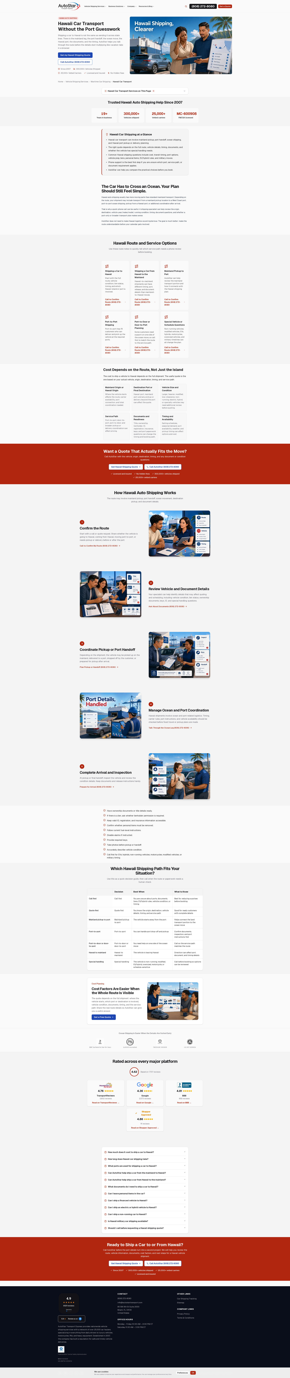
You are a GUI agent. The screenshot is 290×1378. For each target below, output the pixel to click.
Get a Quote (225, 6)
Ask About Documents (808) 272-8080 (166, 606)
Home (60, 81)
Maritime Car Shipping (100, 81)
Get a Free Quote (102, 1017)
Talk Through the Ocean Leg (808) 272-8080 (169, 728)
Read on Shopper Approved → (145, 1128)
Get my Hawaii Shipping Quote (75, 55)
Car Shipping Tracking (187, 1298)
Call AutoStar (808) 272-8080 (75, 62)
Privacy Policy (183, 1314)
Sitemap (180, 1302)
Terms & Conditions (185, 1318)
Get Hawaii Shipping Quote (124, 467)
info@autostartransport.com (129, 1302)
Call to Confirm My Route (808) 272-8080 (99, 546)
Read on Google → (145, 1102)
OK (193, 1373)
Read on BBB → (184, 1102)
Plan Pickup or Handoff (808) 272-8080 (98, 667)
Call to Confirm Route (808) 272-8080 (113, 302)
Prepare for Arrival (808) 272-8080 (95, 787)
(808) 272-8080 (124, 1298)
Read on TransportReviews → (105, 1102)
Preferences (182, 1373)
